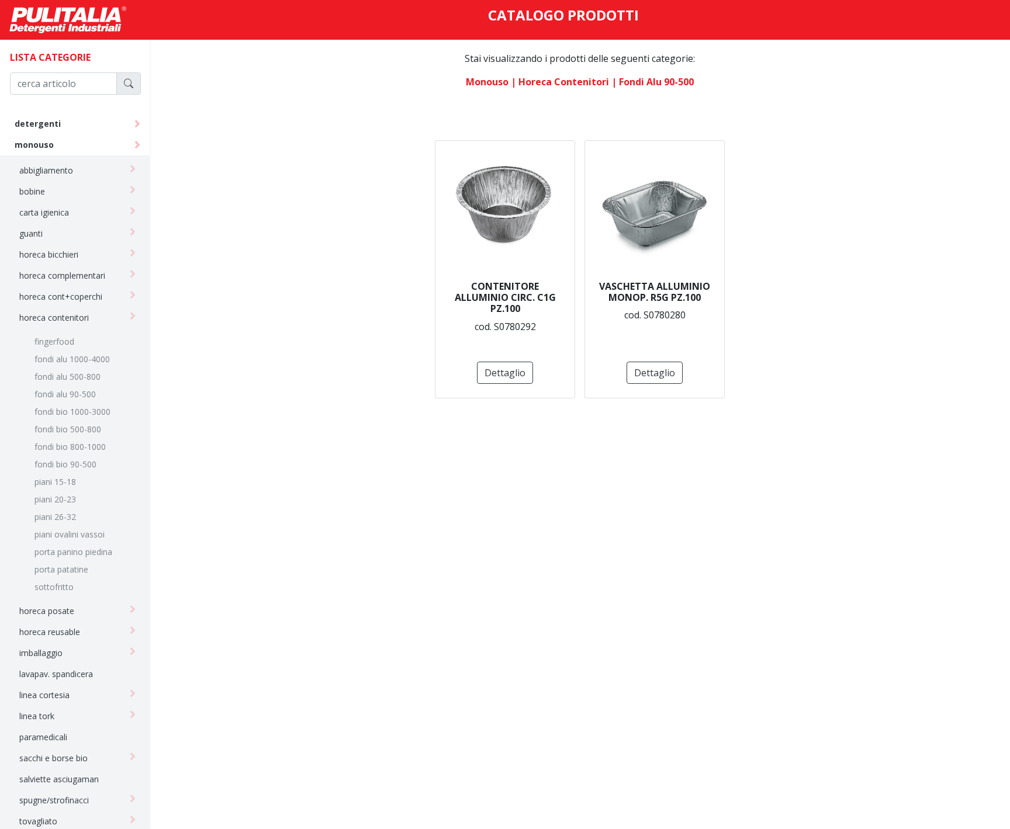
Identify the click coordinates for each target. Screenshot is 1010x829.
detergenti (38, 123)
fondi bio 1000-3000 (72, 411)
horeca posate (46, 610)
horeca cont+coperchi (60, 296)
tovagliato (38, 821)
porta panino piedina (73, 551)
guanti (31, 233)
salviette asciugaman (59, 779)
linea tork (36, 716)
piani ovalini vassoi (69, 534)
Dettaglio (505, 372)
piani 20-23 (55, 499)
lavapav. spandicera (56, 673)
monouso (34, 144)
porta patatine (61, 569)
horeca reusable (49, 631)
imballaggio (41, 652)
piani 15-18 (55, 481)
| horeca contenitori (560, 81)
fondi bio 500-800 (67, 429)
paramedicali (43, 737)
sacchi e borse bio (53, 758)
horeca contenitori (54, 317)
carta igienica (44, 212)
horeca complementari (62, 275)
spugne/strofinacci (54, 800)
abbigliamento (46, 170)
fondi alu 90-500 (65, 394)
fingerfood (54, 341)
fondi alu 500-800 (67, 376)
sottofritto (54, 586)
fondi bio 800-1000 (70, 446)
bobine (32, 191)
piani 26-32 (55, 516)
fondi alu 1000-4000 (72, 359)
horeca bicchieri (48, 254)
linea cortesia (44, 694)
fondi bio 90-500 (65, 464)
